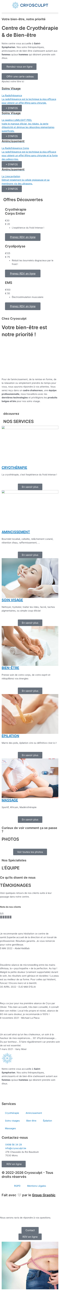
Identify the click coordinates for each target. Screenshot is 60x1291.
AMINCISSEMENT (16, 532)
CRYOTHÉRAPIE (14, 468)
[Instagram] (15, 1093)
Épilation (47, 1120)
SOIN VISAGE (12, 600)
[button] (30, 13)
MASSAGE (10, 800)
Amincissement (34, 1113)
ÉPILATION (10, 736)
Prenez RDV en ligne (23, 237)
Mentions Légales (36, 1186)
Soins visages (12, 1120)
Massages (10, 1128)
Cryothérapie (12, 1113)
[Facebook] (6, 1093)
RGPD (17, 1186)
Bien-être (31, 1120)
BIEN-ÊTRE (10, 668)
